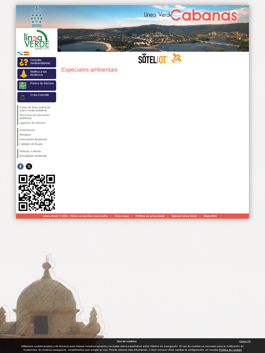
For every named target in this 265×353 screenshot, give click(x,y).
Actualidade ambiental (33, 155)
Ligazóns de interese (32, 122)
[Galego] (20, 54)
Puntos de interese (42, 83)
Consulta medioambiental (40, 61)
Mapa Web (210, 215)
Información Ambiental (33, 139)
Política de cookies (230, 349)
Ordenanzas (27, 130)
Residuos (25, 134)
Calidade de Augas (31, 143)
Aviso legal (122, 215)
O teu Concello (39, 94)
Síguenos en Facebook (20, 166)
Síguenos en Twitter (29, 166)
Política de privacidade (150, 215)
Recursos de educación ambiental (34, 116)
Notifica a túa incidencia (38, 73)
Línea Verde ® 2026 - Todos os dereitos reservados (75, 215)
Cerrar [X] (245, 341)
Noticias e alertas (30, 151)
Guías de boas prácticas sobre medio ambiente (34, 109)
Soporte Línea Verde (184, 215)
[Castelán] (26, 54)
